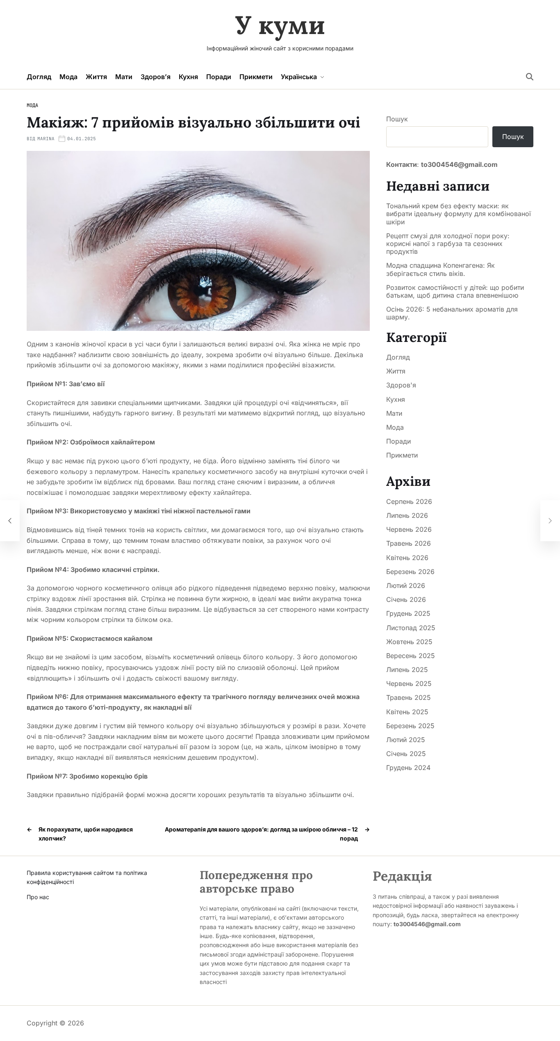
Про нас (38, 896)
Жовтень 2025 (409, 642)
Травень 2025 (408, 697)
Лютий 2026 (405, 585)
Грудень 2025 (408, 613)
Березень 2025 (410, 726)
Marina (46, 138)
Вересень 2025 (410, 655)
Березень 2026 (410, 571)
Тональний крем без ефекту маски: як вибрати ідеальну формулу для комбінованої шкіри (458, 214)
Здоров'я (401, 385)
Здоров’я (156, 77)
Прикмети (256, 77)
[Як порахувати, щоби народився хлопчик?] (10, 520)
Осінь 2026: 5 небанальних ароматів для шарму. (452, 313)
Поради (218, 77)
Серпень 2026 (409, 501)
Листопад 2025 (410, 628)
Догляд (39, 77)
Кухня (188, 77)
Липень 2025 (407, 669)
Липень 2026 (407, 515)
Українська (299, 77)
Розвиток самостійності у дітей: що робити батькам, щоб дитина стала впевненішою (455, 291)
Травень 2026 (408, 543)
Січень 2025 (406, 753)
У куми (280, 25)
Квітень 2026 (407, 558)
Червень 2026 (409, 529)
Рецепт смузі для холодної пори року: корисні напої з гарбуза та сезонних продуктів (448, 243)
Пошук (397, 119)
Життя (96, 77)
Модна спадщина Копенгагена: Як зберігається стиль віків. (440, 269)
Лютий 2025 (405, 740)
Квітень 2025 (407, 712)
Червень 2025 (409, 683)
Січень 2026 (406, 599)
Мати (123, 77)
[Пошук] (529, 77)
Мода (68, 77)
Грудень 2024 (408, 767)
